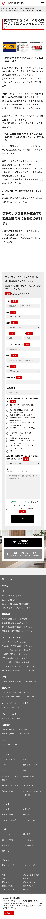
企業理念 (26, 809)
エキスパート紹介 (9, 820)
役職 (10, 367)
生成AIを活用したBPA (10, 600)
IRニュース (6, 834)
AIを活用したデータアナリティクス (16, 608)
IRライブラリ (28, 840)
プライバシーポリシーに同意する (22, 510)
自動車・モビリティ (10, 786)
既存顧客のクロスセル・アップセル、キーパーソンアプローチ (22, 442)
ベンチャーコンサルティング (13, 719)
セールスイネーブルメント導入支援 (16, 650)
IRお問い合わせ (8, 889)
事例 (4, 875)
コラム (4, 879)
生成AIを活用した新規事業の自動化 (16, 604)
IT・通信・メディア (9, 759)
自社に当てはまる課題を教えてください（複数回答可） (22, 399)
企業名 (11, 301)
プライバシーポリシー (22, 502)
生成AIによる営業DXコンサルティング (17, 646)
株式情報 (5, 846)
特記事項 (26, 889)
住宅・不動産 (7, 791)
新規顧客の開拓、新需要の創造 (19, 438)
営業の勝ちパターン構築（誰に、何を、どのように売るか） (22, 406)
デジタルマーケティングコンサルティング (19, 666)
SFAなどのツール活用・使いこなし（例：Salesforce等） (20, 434)
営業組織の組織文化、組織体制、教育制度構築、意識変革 (22, 419)
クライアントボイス (31, 875)
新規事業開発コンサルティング (14, 623)
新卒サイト (6, 865)
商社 (4, 771)
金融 (25, 759)
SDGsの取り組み (29, 820)
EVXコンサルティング (10, 708)
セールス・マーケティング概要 (14, 642)
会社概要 (5, 809)
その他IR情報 (28, 846)
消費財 (25, 771)
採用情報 (5, 860)
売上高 (11, 323)
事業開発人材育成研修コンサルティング (18, 631)
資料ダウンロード (30, 886)
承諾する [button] (8, 913)
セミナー (26, 879)
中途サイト (27, 865)
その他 (11, 451)
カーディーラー (29, 786)
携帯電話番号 (13, 377)
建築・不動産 (28, 776)
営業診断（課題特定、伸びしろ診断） (21, 415)
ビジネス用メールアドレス (17, 345)
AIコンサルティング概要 (11, 596)
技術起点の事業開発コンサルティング (17, 627)
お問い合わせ (7, 886)
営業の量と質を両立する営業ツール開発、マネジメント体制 (21, 411)
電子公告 (5, 851)
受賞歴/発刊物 (29, 882)
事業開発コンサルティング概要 (14, 619)
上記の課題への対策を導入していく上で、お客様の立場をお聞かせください (22, 457)
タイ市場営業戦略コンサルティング (16, 734)
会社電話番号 (10, 388)
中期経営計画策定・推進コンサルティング (19, 681)
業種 (10, 312)
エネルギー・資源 (30, 765)
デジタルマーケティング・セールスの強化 (22, 429)
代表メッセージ (8, 814)
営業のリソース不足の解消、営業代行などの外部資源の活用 (22, 424)
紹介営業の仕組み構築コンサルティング (18, 670)
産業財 (4, 765)
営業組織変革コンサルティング (14, 658)
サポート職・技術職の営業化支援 (15, 662)
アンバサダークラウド (11, 745)
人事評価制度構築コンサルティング (16, 692)
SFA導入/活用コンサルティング (14, 654)
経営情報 (26, 834)
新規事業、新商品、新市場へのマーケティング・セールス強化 (22, 447)
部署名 (11, 356)
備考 (17, 470)
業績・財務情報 (8, 840)
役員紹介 (26, 814)
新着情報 (5, 882)
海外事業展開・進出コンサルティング (17, 729)
